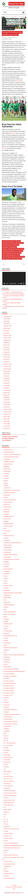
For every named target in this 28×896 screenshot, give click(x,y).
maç (3, 251)
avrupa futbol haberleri (10, 499)
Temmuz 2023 (7, 338)
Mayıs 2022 (7, 371)
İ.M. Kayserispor (8, 631)
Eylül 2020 (6, 407)
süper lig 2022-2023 (14, 254)
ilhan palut (20, 243)
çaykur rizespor (8, 545)
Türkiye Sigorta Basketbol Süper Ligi (13, 845)
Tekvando (6, 812)
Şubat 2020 (7, 423)
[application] (14, 278)
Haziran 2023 (7, 340)
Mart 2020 (6, 421)
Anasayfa (14, 885)
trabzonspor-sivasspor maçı (11, 828)
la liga (5, 700)
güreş (5, 616)
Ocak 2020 (7, 426)
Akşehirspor (7, 471)
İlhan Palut (12, 133)
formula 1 (6, 578)
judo (5, 652)
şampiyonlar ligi (8, 757)
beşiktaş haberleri (8, 523)
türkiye (6, 840)
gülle (5, 609)
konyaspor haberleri (7, 249)
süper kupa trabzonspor (10, 795)
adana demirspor (8, 464)
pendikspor (7, 731)
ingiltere (6, 638)
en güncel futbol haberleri (8, 241)
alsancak (6, 478)
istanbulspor (7, 643)
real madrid (6, 750)
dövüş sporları (8, 550)
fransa (5, 581)
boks (5, 533)
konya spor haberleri (9, 674)
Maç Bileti (6, 702)
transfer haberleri (8, 833)
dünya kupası (7, 552)
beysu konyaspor (8, 526)
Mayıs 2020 (7, 416)
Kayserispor (7, 659)
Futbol (4, 21)
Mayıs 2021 (7, 392)
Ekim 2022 (6, 359)
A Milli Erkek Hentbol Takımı (11, 457)
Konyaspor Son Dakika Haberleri (14, 887)
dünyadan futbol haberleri (11, 554)
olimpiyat (6, 728)
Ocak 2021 (7, 400)
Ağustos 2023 (8, 335)
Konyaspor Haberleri (9, 688)
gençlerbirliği (7, 597)
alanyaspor (7, 473)
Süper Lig (4, 254)
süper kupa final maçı (9, 790)
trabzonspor (18, 258)
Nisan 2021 (7, 395)
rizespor (6, 752)
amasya (6, 483)
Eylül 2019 (6, 428)
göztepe (6, 607)
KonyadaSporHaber (7, 39)
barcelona (6, 509)
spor (21, 251)
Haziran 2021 (7, 390)
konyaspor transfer (9, 693)
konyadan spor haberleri (10, 676)
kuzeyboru (6, 697)
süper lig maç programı (18, 256)
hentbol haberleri (8, 624)
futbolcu (14, 243)
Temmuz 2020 (7, 411)
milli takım (6, 712)
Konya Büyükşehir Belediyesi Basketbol (14, 671)
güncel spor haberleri (8, 29)
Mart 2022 (6, 376)
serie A (6, 764)
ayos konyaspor (8, 502)
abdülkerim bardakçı (9, 461)
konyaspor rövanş (9, 690)
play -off (6, 736)
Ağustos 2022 (8, 364)
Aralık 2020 (7, 402)
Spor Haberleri (6, 253)
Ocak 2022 (7, 380)
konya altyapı (7, 666)
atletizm (6, 497)
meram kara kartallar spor (10, 709)
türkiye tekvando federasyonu (12, 848)
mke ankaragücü (8, 716)
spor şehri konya (8, 776)
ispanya (6, 640)
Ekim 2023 (6, 330)
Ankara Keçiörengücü (9, 492)
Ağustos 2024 (8, 326)
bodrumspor (7, 530)
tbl (4, 807)
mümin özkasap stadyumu (11, 721)
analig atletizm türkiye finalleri (12, 490)
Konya (4, 245)
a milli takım (7, 459)
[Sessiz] (21, 283)
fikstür (5, 576)
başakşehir (7, 511)
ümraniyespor (7, 866)
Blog (3, 19)
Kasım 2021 (7, 385)
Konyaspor (19, 81)
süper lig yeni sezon (9, 802)
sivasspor (6, 767)
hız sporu (6, 626)
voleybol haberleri (8, 873)
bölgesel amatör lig (9, 535)
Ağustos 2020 (8, 409)
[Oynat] (4, 283)
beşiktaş (6, 521)
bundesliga (7, 540)
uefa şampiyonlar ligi (9, 864)
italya (5, 645)
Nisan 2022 (7, 373)
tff (4, 817)
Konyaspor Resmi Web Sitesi (10, 436)
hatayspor (6, 619)
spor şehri (6, 774)
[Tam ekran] (23, 283)
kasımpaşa (6, 657)
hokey (5, 628)
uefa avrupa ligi (8, 861)
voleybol (6, 871)
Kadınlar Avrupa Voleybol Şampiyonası (14, 654)
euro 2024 (6, 564)
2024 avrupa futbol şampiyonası (12, 454)
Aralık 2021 (7, 383)
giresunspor (7, 602)
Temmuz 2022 (7, 366)
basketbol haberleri (9, 516)
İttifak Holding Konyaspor (11, 647)
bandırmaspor (7, 507)
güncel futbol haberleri (8, 26)
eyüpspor (6, 566)
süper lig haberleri (7, 256)
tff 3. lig (6, 824)
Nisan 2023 (7, 345)
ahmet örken (7, 468)
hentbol (6, 621)
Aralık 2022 (7, 354)
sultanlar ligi (7, 783)
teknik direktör (8, 809)
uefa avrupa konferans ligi (11, 855)
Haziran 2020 (7, 414)
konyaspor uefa (8, 695)
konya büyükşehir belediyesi (11, 669)
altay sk (6, 480)
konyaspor (7, 678)
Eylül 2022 (6, 361)
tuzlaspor (6, 850)
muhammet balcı (8, 719)
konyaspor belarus (9, 685)
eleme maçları (7, 557)
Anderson (20, 892)
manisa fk (6, 707)
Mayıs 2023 (7, 342)
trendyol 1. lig (7, 836)
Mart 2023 (6, 347)
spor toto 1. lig (8, 778)
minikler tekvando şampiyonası (12, 714)
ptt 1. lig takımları (8, 745)
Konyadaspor (5, 247)
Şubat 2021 (7, 397)
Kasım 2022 (7, 357)
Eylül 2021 (6, 388)
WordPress (13, 892)
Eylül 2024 (6, 323)
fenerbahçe (7, 571)
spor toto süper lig (16, 253)
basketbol (6, 514)
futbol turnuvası (8, 585)
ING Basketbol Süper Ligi (10, 635)
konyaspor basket (8, 681)
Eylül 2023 (6, 333)
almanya (6, 476)
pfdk (5, 733)
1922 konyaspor (8, 449)
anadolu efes (7, 488)
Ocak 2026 (7, 319)
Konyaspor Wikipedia (8, 438)
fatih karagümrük (8, 569)
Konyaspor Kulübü (19, 249)
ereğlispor (6, 562)
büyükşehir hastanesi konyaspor (12, 542)
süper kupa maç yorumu (10, 793)
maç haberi (8, 251)
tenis (5, 814)
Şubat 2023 (7, 349)
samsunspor (7, 759)
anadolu (6, 485)
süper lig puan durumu (7, 258)
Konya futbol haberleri (13, 245)
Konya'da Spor (16, 3)
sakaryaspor (7, 755)
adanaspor (6, 466)
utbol (5, 868)
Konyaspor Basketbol (9, 683)
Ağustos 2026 (8, 316)
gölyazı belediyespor (9, 604)
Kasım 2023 (7, 328)
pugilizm (6, 747)
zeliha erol (6, 876)
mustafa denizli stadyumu (10, 724)
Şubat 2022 (7, 378)
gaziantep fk (7, 595)
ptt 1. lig (6, 740)
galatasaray (7, 590)
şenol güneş (7, 762)
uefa (5, 852)
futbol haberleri (6, 243)
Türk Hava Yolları (8, 838)
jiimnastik (6, 650)
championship (8, 547)
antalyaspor (7, 495)
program (6, 738)
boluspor (6, 538)
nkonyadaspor (8, 726)
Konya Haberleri (6, 440)
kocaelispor (7, 662)
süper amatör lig (8, 786)
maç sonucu (16, 251)
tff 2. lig (6, 821)
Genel (4, 24)
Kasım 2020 (7, 404)
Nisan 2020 (7, 419)
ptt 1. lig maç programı (9, 743)
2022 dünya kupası (9, 452)
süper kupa (7, 788)
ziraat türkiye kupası (9, 878)
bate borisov (7, 519)
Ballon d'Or (7, 504)
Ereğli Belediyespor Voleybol (11, 559)
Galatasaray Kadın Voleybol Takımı (13, 593)
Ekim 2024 (6, 321)
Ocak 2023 (7, 352)
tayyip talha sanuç (8, 805)
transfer (6, 831)
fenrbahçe (6, 573)
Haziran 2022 (7, 369)
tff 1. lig (6, 819)
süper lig (6, 797)
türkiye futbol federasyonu (11, 843)
